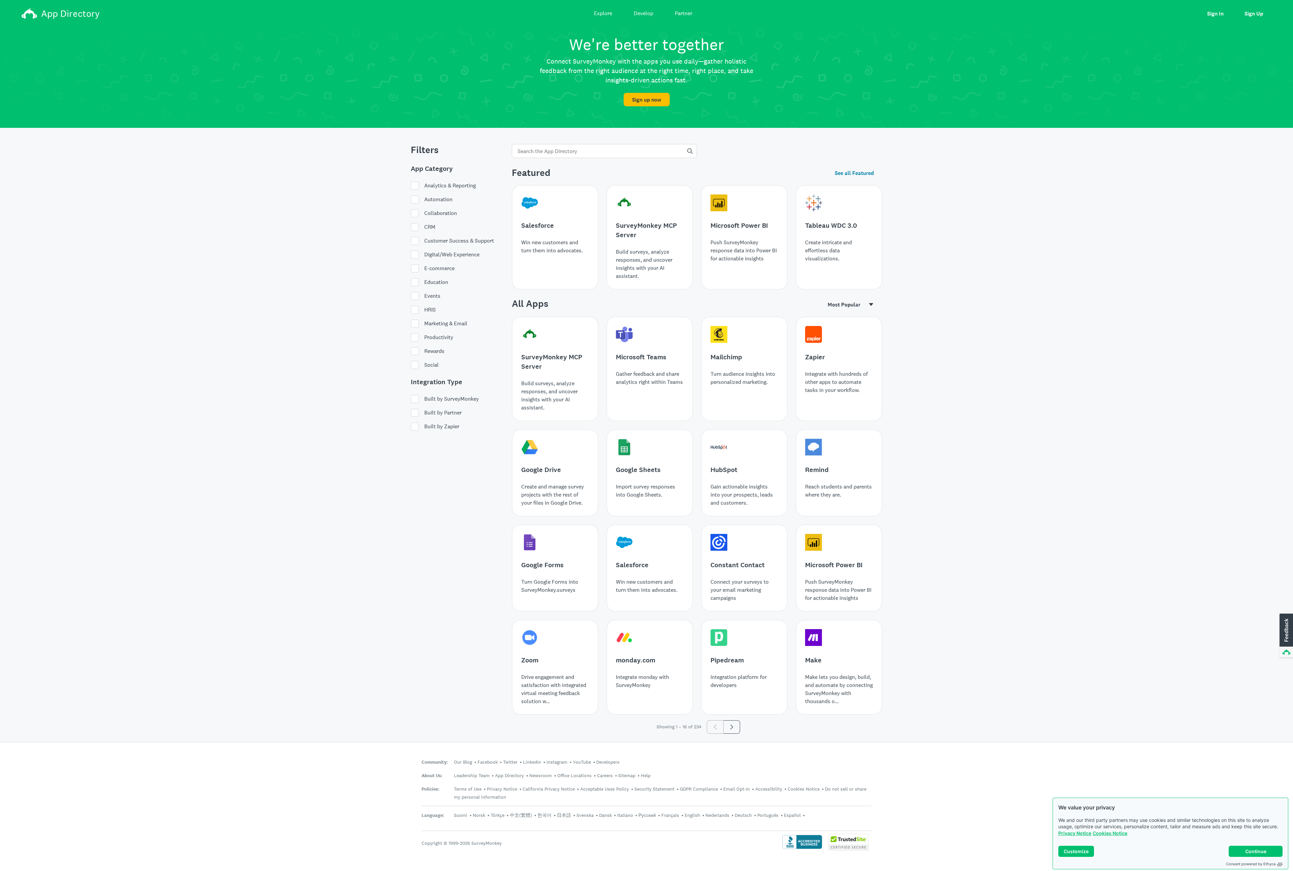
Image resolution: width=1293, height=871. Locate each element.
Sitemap (626, 775)
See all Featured (854, 173)
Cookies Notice (1110, 833)
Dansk (605, 815)
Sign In (1215, 13)
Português (767, 815)
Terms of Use (468, 789)
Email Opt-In (736, 789)
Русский (647, 815)
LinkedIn (532, 762)
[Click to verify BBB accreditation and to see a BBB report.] (802, 848)
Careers (605, 775)
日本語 (564, 815)
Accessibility (768, 789)
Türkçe (497, 815)
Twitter (510, 762)
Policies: (430, 789)
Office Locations (574, 775)
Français (670, 815)
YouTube (582, 762)
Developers (608, 762)
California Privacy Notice (549, 789)
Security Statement (654, 789)
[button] (1285, 636)
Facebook (487, 762)
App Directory (509, 775)
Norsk (479, 815)
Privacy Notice (1074, 833)
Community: (435, 762)
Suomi (460, 815)
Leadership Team (472, 775)
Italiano (625, 815)
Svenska (585, 815)
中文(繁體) (521, 815)
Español (792, 815)
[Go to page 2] (732, 727)
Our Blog (463, 762)
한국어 (544, 815)
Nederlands (717, 815)
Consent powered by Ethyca (1250, 864)
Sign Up (1254, 13)
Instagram (556, 762)
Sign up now (646, 99)
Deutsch (743, 815)
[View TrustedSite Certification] (848, 848)
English (692, 815)
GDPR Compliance (699, 789)
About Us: (432, 775)
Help (646, 775)
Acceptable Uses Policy (604, 789)
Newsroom (540, 775)
